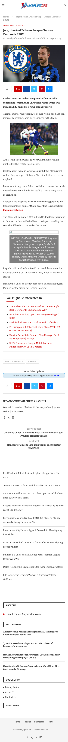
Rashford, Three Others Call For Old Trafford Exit (34, 322)
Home (6, 17)
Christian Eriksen (14, 362)
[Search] (64, 5)
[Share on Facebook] (26, 89)
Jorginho (32, 362)
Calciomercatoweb (13, 210)
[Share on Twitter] (34, 89)
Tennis (50, 722)
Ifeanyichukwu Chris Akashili (24, 401)
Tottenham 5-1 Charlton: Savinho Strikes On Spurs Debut (32, 485)
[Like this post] (19, 89)
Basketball (39, 722)
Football (27, 722)
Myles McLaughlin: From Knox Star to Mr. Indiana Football (33, 567)
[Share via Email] (49, 89)
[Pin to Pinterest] (42, 89)
